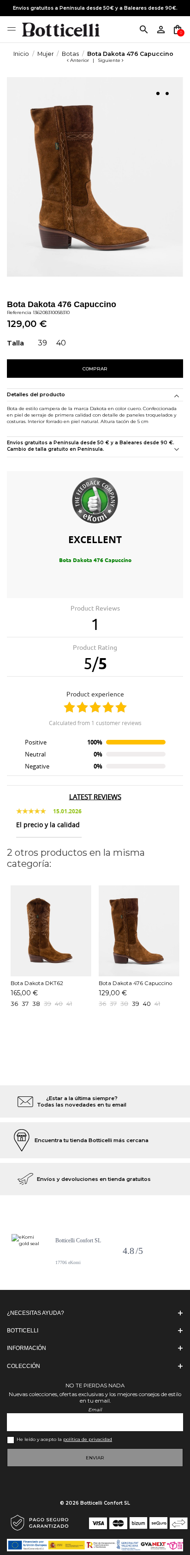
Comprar (95, 369)
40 (147, 1003)
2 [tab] (167, 93)
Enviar (95, 1458)
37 (25, 1003)
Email (95, 1410)
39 (135, 1003)
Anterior (79, 60)
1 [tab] (157, 93)
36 (14, 1003)
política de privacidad (87, 1439)
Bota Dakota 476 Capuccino (135, 983)
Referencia (19, 312)
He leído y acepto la (64, 1439)
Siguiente (110, 60)
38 (36, 1003)
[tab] (95, 447)
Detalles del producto (36, 395)
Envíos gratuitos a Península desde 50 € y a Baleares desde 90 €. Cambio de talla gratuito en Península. (90, 446)
